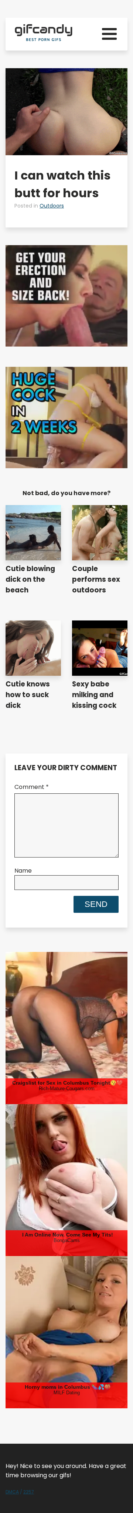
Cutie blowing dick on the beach (30, 579)
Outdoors (52, 205)
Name (23, 870)
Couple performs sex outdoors (96, 579)
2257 (28, 1492)
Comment (31, 787)
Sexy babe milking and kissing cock (94, 694)
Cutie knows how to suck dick (28, 694)
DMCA (12, 1492)
